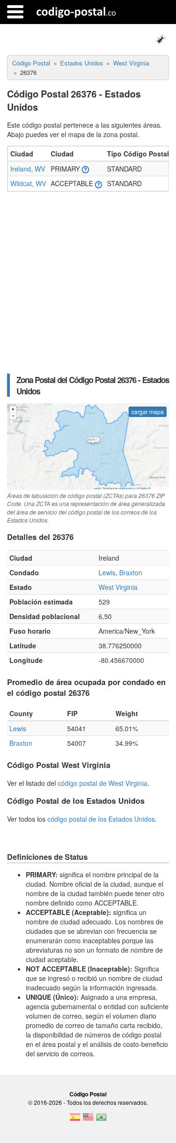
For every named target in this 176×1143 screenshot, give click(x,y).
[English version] (88, 1120)
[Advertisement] (88, 283)
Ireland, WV (27, 168)
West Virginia (118, 587)
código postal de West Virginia (102, 783)
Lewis (107, 572)
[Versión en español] (75, 1120)
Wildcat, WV (28, 183)
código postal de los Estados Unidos (101, 819)
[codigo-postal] (76, 12)
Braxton (130, 572)
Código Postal (88, 1094)
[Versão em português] (101, 1120)
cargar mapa (147, 412)
